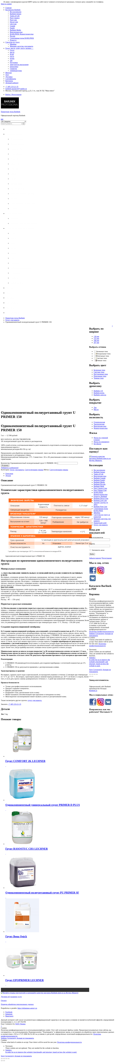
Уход (7, 75)
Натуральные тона (101, 374)
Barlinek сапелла (100, 395)
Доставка (8, 77)
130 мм (96, 336)
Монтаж (8, 73)
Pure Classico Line (100, 488)
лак (11, 60)
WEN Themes (20, 1024)
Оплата (4, 1000)
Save (91, 670)
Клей (12, 54)
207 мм (96, 343)
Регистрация (107, 558)
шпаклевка (14, 67)
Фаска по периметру (101, 442)
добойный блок (16, 71)
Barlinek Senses (15, 14)
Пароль (92, 544)
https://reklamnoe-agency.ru (27, 1008)
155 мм (96, 338)
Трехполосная (99, 424)
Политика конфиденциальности (101, 631)
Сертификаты (10, 79)
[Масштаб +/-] (97, 674)
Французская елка (100, 428)
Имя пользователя (96, 537)
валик (12, 58)
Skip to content (6, 4)
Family (12, 28)
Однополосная (99, 422)
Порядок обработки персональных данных (17, 1004)
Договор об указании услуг (11, 997)
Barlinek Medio (15, 30)
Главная (8, 8)
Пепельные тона (100, 376)
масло (12, 52)
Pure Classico (15, 18)
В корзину (5, 465)
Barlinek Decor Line (101, 498)
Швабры (13, 44)
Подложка (14, 62)
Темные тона (99, 378)
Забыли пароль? (95, 558)
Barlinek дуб (98, 391)
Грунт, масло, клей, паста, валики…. (19, 48)
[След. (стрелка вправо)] (92, 676)
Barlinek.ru (93, 691)
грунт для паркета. (35, 700)
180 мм (96, 340)
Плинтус (13, 40)
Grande (12, 26)
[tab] (47, 474)
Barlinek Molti (99, 486)
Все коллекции (15, 12)
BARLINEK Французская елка (21, 34)
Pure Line (13, 20)
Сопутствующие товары (34, 470)
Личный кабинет (11, 83)
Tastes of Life (15, 16)
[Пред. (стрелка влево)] (90, 676)
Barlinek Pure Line (100, 507)
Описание (9, 474)
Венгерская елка (16, 32)
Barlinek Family (99, 480)
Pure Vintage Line (100, 490)
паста (12, 56)
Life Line (13, 24)
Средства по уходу (12, 42)
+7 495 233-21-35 (11, 87)
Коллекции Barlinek (12, 10)
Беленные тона (99, 370)
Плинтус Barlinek (100, 496)
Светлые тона (99, 372)
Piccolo (12, 36)
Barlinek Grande (99, 478)
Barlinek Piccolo (99, 484)
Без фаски (97, 444)
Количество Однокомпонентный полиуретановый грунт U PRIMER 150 (28, 463)
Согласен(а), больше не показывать (20, 1038)
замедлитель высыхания (19, 65)
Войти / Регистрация (13, 94)
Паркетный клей (100, 523)
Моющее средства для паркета (21, 46)
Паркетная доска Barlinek (10, 112)
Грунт (12, 50)
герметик (13, 69)
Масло (96, 409)
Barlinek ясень (99, 393)
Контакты (9, 81)
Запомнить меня (97, 550)
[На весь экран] (94, 674)
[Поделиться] (92, 674)
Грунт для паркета (12, 320)
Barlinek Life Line (100, 500)
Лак (95, 407)
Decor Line (14, 22)
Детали (8, 476)
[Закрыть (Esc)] (90, 674)
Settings (92, 633)
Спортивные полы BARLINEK (22, 38)
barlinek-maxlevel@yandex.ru (16, 89)
